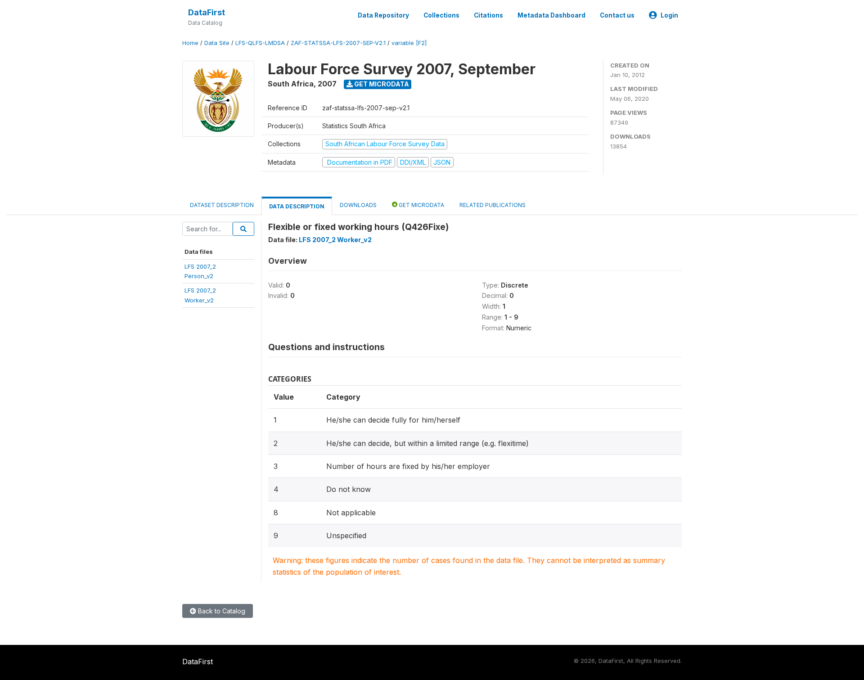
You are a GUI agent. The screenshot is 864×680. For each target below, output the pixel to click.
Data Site (217, 43)
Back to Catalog (220, 611)
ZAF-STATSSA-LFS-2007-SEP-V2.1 (338, 43)
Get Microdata (381, 84)
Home (190, 43)
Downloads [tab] (358, 205)
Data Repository (383, 15)
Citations (488, 15)
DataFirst (206, 12)
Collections (441, 15)
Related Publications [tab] (492, 205)
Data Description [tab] (296, 206)
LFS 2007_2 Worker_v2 (335, 239)
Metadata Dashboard (551, 15)
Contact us (617, 15)
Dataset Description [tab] (222, 205)
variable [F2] (409, 43)
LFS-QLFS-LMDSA (260, 43)
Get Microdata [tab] (420, 205)
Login (669, 15)
